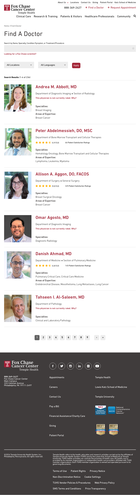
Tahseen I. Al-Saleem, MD (60, 297)
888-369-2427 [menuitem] (72, 8)
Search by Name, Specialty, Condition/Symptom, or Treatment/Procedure (34, 43)
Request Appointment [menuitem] (123, 7)
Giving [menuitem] (95, 3)
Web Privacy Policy (105, 483)
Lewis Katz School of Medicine (111, 387)
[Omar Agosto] (17, 229)
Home (6, 26)
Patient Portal (56, 435)
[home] (19, 14)
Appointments (56, 377)
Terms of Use (60, 471)
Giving (52, 426)
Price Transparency (95, 489)
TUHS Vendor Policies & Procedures (72, 483)
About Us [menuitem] (62, 3)
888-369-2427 (11, 377)
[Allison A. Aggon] (17, 189)
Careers (53, 387)
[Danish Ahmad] (17, 268)
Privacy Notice (97, 471)
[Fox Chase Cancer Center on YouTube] (97, 366)
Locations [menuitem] (74, 3)
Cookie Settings (92, 477)
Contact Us (55, 397)
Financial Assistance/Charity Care (67, 416)
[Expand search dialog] (134, 17)
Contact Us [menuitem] (86, 3)
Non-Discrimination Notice (66, 477)
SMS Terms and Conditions (67, 489)
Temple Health (102, 377)
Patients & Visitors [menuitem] (71, 16)
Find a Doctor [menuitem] (96, 7)
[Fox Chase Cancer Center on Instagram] (70, 366)
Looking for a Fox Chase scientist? (20, 54)
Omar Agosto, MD (52, 218)
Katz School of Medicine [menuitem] (125, 3)
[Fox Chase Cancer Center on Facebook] (52, 366)
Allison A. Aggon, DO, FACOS (62, 174)
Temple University (104, 397)
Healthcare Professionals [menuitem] (99, 16)
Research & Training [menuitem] (46, 16)
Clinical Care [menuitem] (23, 16)
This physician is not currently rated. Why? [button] (56, 98)
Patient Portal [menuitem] (106, 3)
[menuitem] (134, 18)
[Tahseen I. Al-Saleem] (17, 309)
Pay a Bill (54, 406)
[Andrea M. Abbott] (17, 102)
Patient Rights (78, 471)
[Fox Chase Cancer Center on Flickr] (88, 366)
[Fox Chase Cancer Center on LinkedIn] (79, 366)
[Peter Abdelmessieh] (17, 145)
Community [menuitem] (124, 16)
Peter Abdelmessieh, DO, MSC (64, 131)
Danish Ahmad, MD (54, 254)
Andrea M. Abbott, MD (56, 87)
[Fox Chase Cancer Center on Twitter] (61, 366)
